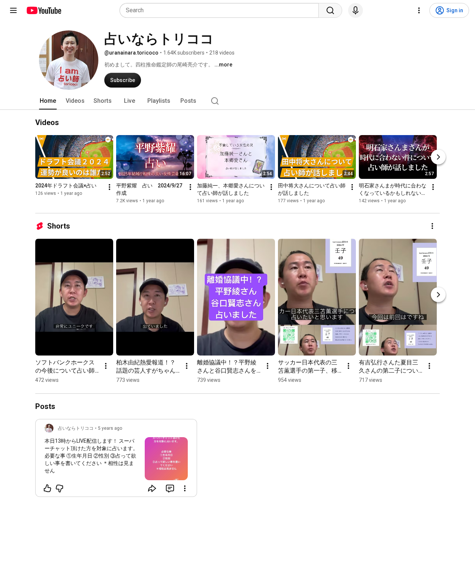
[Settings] (419, 10)
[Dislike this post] (59, 488)
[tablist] (237, 101)
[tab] (48, 101)
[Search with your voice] (355, 10)
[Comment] (170, 488)
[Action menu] (184, 488)
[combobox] (221, 10)
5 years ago (110, 428)
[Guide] (13, 10)
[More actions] (109, 187)
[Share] (152, 488)
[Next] (438, 157)
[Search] (330, 10)
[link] (116, 460)
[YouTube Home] (43, 10)
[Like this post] (47, 488)
